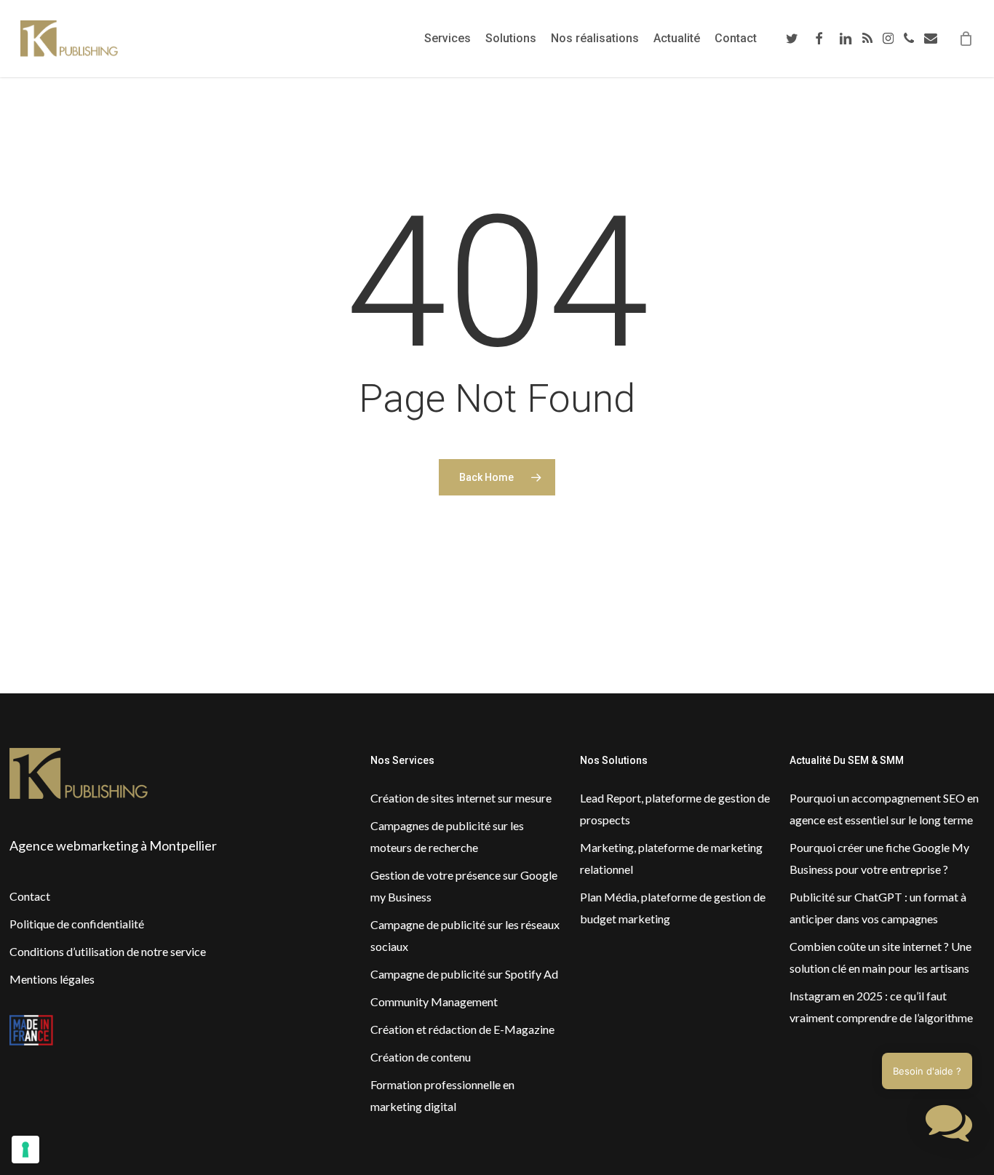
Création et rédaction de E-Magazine (462, 1029)
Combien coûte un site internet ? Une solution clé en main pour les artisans (880, 957)
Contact (29, 896)
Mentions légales (52, 979)
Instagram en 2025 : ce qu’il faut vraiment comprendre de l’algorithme (881, 1006)
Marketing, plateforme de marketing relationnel (671, 858)
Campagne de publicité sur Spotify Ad (464, 974)
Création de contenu (420, 1057)
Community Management (434, 1001)
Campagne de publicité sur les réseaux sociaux (465, 935)
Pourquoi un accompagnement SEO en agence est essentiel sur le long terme (884, 809)
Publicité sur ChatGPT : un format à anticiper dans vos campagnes (878, 907)
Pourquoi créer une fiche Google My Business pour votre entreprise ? (879, 858)
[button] (949, 1126)
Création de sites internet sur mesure (461, 798)
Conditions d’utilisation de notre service (107, 951)
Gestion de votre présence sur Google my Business (463, 886)
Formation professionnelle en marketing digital (442, 1095)
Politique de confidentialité (76, 924)
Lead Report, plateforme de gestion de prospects (675, 809)
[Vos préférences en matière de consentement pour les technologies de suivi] (25, 1149)
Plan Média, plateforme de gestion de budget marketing (673, 907)
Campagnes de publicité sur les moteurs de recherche (447, 836)
